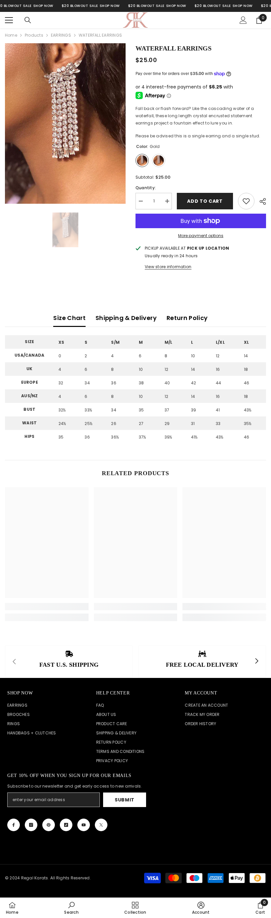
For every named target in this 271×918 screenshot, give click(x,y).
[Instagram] (31, 825)
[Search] (28, 20)
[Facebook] (13, 825)
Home (11, 35)
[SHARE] (260, 201)
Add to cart (205, 201)
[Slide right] (256, 661)
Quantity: (146, 188)
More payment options (200, 235)
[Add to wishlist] (246, 201)
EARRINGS (61, 35)
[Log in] (243, 20)
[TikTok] (66, 825)
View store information (168, 266)
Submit (125, 799)
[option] (65, 123)
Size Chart (69, 318)
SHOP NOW (43, 5)
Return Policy (187, 318)
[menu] (9, 20)
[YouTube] (83, 825)
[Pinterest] (48, 825)
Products (34, 35)
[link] (47, 606)
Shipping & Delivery (126, 318)
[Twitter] (101, 825)
